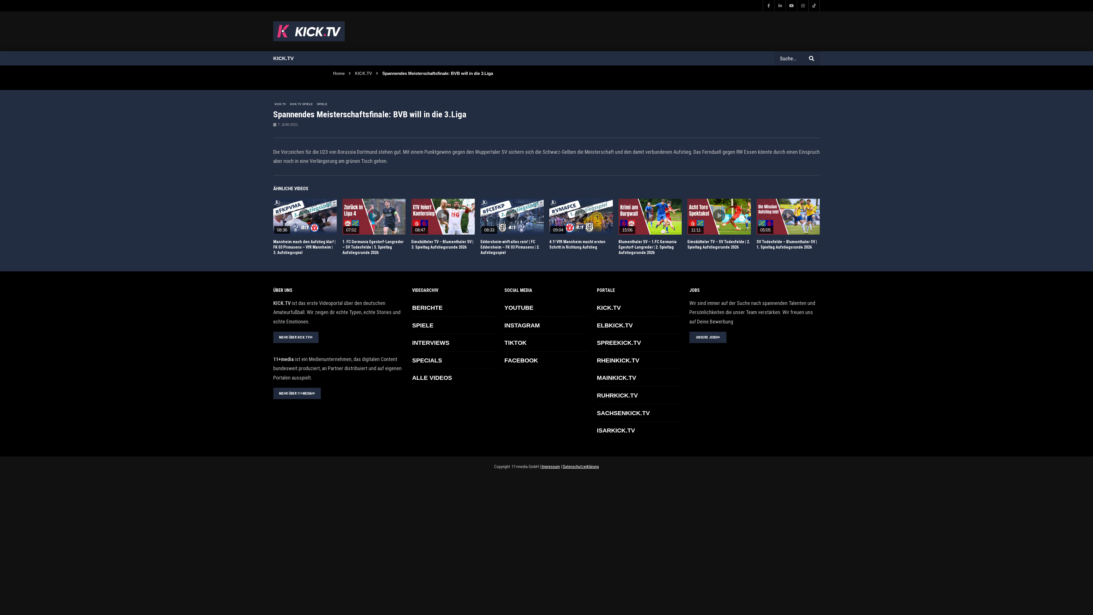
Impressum (550, 466)
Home (339, 73)
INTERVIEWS (430, 342)
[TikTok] (814, 5)
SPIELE (322, 104)
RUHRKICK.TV (617, 395)
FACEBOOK (521, 360)
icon (305, 215)
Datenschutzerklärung (581, 466)
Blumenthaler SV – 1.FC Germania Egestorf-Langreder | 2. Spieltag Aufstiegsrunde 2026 (648, 247)
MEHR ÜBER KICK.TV (294, 337)
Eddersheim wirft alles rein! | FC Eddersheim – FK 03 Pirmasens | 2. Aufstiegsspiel (510, 247)
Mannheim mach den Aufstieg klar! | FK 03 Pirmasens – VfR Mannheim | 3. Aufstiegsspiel (304, 247)
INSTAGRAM (522, 325)
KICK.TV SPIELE (301, 104)
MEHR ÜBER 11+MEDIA (295, 393)
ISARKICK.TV (616, 430)
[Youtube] (791, 5)
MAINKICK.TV (616, 377)
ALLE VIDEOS (432, 377)
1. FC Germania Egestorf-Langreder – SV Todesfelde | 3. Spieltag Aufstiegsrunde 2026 (373, 247)
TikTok (515, 342)
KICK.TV (363, 73)
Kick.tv (283, 58)
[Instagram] (802, 5)
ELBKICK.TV (615, 325)
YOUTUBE (518, 307)
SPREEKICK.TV (619, 342)
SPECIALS (427, 360)
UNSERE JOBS (706, 337)
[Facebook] (768, 5)
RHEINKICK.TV (618, 360)
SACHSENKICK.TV (623, 413)
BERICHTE (427, 307)
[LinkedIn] (780, 5)
